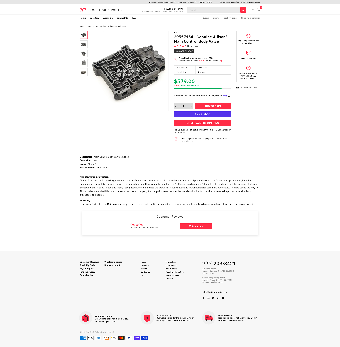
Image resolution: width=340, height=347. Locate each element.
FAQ (134, 17)
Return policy (171, 268)
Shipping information (250, 18)
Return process (87, 271)
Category (94, 17)
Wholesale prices (113, 261)
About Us (108, 17)
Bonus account (112, 265)
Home (83, 17)
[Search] (243, 10)
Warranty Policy (172, 275)
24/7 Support (87, 268)
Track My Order (230, 18)
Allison (176, 32)
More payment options (202, 123)
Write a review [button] (196, 226)
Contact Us (122, 17)
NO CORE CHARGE (184, 51)
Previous (95, 71)
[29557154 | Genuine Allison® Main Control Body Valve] (129, 110)
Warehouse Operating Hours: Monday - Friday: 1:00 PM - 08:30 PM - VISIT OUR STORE (180, 2)
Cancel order (86, 275)
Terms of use (170, 262)
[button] (180, 46)
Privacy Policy (171, 265)
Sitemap (169, 278)
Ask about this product (249, 87)
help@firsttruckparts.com (214, 292)
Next (162, 71)
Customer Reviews (211, 18)
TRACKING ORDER (103, 316)
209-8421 (219, 263)
